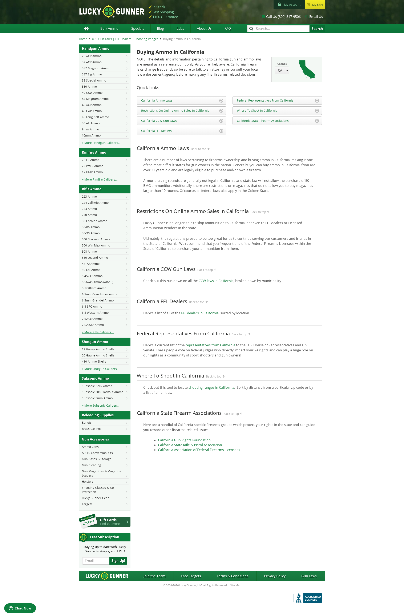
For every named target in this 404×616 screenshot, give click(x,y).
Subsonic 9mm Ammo (97, 398)
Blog (160, 28)
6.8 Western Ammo (95, 313)
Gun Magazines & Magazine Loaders (101, 473)
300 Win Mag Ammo (96, 245)
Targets (87, 504)
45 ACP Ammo (91, 105)
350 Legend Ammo (95, 258)
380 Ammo (89, 86)
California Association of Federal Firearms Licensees (199, 449)
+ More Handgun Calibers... (101, 143)
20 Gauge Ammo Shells (98, 355)
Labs (180, 28)
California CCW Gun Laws (159, 121)
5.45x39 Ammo (92, 276)
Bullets (87, 422)
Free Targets (191, 576)
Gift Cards (110, 522)
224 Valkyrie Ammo (95, 203)
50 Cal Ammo (91, 270)
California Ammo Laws (157, 100)
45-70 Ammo (91, 264)
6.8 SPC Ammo (92, 306)
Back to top (198, 149)
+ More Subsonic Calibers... (101, 405)
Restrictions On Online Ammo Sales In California (175, 110)
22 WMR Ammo (92, 166)
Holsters (87, 481)
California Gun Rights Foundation (184, 440)
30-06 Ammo (91, 227)
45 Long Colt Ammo (95, 117)
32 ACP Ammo (91, 62)
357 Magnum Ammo (96, 68)
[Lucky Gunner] (86, 28)
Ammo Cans (90, 447)
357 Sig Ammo (92, 74)
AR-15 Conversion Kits (97, 453)
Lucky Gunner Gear (95, 498)
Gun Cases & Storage (96, 459)
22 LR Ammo (90, 160)
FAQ (228, 28)
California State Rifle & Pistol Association (190, 445)
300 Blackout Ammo (96, 239)
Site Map (235, 585)
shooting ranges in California (211, 387)
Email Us (316, 16)
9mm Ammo (90, 129)
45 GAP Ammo (92, 111)
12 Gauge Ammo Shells (98, 349)
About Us (204, 28)
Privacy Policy (275, 576)
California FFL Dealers (156, 131)
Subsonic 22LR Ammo (97, 386)
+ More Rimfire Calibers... (100, 179)
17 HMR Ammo (92, 172)
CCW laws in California (216, 281)
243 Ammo (89, 209)
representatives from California (210, 345)
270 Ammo (89, 215)
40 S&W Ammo (92, 93)
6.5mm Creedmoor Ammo (100, 294)
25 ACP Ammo (91, 56)
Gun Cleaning (91, 465)
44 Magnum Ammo (95, 99)
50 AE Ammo (91, 123)
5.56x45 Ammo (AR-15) (97, 282)
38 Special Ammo (94, 80)
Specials (137, 28)
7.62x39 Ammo (92, 319)
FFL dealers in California (200, 313)
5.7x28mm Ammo (94, 288)
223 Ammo (89, 196)
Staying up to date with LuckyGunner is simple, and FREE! (105, 549)
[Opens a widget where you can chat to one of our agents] (20, 608)
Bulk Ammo (109, 28)
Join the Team (154, 576)
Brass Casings (91, 429)
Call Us (283, 16)
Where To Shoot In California (257, 110)
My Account (292, 5)
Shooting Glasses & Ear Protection (98, 490)
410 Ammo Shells (94, 361)
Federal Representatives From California (265, 100)
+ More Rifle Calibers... (98, 332)
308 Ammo (89, 251)
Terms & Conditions (232, 576)
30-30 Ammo (91, 233)
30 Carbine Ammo (94, 221)
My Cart (317, 5)
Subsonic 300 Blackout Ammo (102, 392)
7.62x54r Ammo (93, 325)
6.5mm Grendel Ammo (98, 300)
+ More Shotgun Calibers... (100, 369)
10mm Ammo (91, 135)
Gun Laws (309, 576)
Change (282, 64)
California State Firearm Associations (263, 121)
